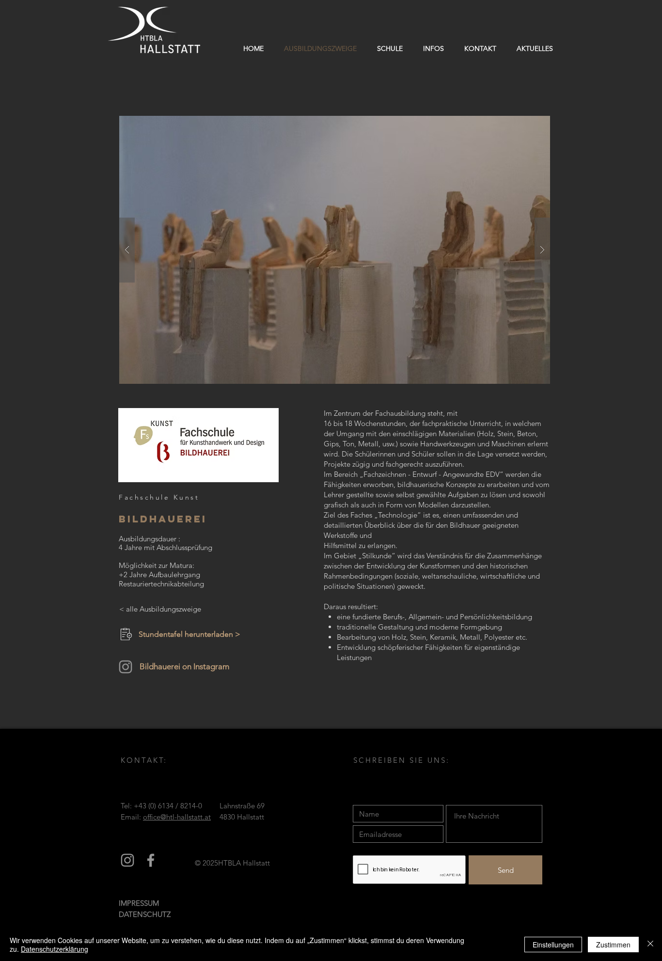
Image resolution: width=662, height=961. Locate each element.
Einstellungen (553, 944)
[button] (390, 48)
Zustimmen (613, 944)
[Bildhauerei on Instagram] (125, 667)
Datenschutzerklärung (54, 949)
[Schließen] (650, 944)
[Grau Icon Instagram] (127, 860)
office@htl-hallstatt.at (177, 816)
